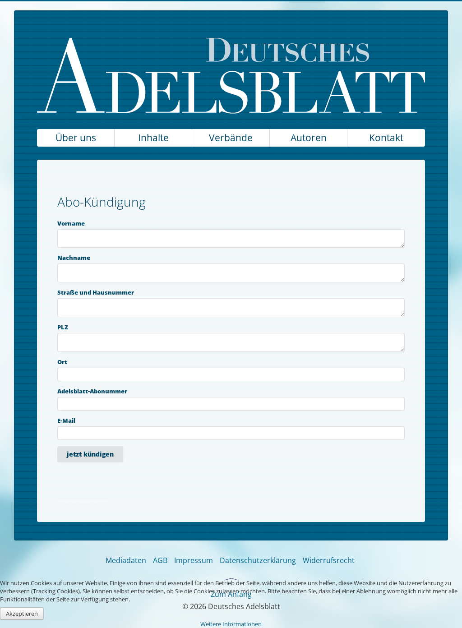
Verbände (231, 137)
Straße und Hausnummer (95, 292)
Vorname (71, 223)
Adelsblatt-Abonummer (92, 391)
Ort (62, 362)
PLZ (62, 327)
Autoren (309, 137)
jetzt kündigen (90, 454)
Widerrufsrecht (329, 560)
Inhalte (153, 137)
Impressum (193, 560)
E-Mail (66, 421)
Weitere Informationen (231, 624)
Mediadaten (126, 560)
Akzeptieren (22, 614)
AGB (160, 560)
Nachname (73, 258)
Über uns (75, 137)
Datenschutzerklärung (258, 560)
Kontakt (386, 137)
